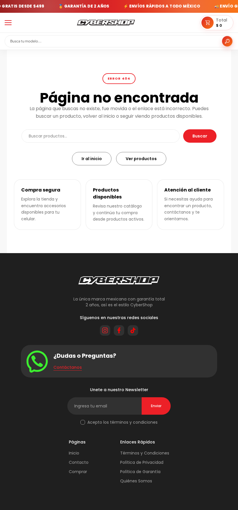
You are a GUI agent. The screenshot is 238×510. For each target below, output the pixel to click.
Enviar (156, 405)
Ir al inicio (92, 159)
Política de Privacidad (141, 462)
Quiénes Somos (136, 481)
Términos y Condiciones (144, 453)
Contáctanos (67, 367)
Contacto (79, 462)
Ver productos (141, 159)
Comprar (78, 472)
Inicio (74, 453)
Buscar (199, 136)
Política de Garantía (140, 472)
